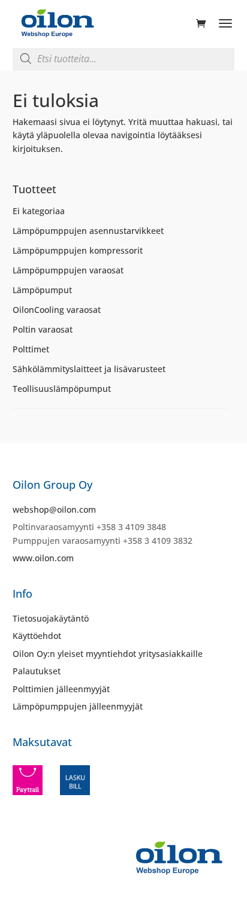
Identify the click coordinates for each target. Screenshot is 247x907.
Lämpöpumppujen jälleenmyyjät (78, 706)
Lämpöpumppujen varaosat (68, 270)
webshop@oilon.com (54, 509)
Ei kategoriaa (39, 211)
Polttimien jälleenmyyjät (61, 689)
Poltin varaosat (43, 329)
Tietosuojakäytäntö (51, 618)
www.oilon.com (43, 558)
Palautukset (37, 671)
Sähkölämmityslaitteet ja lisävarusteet (89, 369)
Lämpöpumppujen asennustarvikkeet (88, 230)
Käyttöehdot (37, 635)
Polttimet (31, 349)
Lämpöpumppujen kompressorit (78, 250)
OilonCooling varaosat (57, 309)
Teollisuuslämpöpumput (62, 388)
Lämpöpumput (42, 290)
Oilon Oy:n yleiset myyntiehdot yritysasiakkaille (108, 653)
